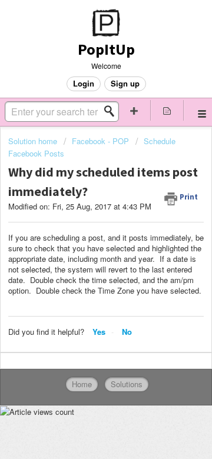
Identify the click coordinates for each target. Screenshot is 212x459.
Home (82, 384)
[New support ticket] (134, 110)
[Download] (84, 218)
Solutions (127, 384)
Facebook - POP (100, 141)
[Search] (112, 111)
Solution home (33, 141)
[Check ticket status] (167, 110)
